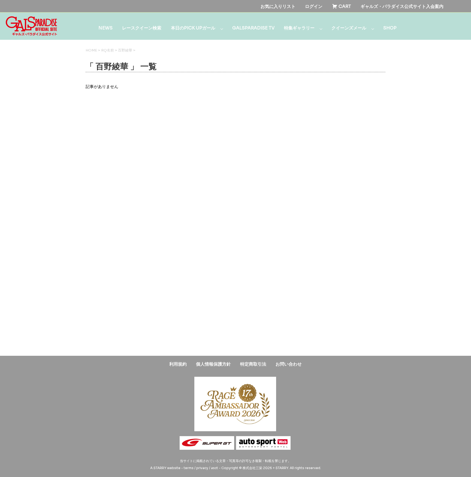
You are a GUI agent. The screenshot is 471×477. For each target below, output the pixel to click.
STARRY (159, 468)
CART (344, 6)
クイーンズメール (348, 28)
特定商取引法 (253, 364)
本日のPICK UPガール (193, 28)
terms (189, 468)
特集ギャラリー (299, 28)
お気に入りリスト (278, 6)
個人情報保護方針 (213, 364)
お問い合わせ (289, 364)
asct (214, 468)
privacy (202, 468)
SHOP (390, 28)
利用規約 (178, 364)
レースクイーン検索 (141, 28)
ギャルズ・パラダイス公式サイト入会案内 (402, 6)
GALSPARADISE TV (253, 28)
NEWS (105, 28)
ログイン (313, 6)
